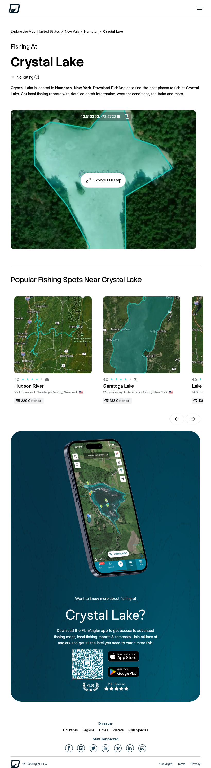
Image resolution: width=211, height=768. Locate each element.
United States (49, 31)
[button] (103, 180)
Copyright (165, 764)
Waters (118, 730)
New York (72, 31)
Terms (182, 764)
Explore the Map (23, 31)
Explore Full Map (107, 180)
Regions (88, 730)
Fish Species (138, 730)
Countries (70, 730)
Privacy (195, 764)
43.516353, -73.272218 (100, 116)
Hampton (91, 31)
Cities (103, 730)
